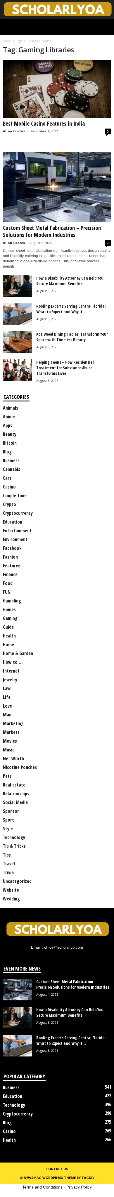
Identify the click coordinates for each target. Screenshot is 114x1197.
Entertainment (17, 530)
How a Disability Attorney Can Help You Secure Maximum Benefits (69, 280)
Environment (15, 539)
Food (8, 583)
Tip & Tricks (14, 846)
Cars (7, 478)
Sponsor (11, 811)
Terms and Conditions (42, 1187)
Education (12, 522)
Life (7, 697)
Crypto (9, 504)
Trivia (8, 872)
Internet (11, 671)
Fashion (10, 557)
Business (11, 460)
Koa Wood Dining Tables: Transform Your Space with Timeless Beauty (72, 336)
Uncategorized (17, 881)
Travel (9, 863)
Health (9, 636)
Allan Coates (14, 131)
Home (7, 41)
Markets (11, 732)
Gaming (10, 618)
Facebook (12, 548)
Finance (10, 574)
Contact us (57, 1169)
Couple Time (15, 495)
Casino (9, 487)
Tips (7, 855)
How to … (13, 662)
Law (7, 688)
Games (9, 609)
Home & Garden (18, 653)
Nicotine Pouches (20, 767)
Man (7, 714)
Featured (11, 565)
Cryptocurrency (18, 513)
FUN (7, 592)
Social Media (15, 802)
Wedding (11, 898)
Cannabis (11, 469)
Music (8, 749)
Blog (7, 451)
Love (7, 706)
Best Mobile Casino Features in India (44, 123)
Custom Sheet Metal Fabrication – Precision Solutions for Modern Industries (52, 231)
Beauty (9, 434)
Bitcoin (10, 443)
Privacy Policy (79, 1187)
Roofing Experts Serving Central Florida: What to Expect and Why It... (71, 308)
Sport (8, 820)
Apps (7, 425)
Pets (7, 776)
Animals (10, 408)
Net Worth (13, 758)
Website (11, 890)
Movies (10, 741)
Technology (14, 837)
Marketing (13, 723)
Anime (9, 416)
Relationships (16, 793)
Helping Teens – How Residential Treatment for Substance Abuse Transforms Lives (65, 367)
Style (8, 828)
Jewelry (10, 679)
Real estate (14, 785)
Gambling (12, 600)
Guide (8, 627)
